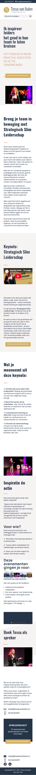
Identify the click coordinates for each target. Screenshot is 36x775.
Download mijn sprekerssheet (18, 75)
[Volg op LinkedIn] (10, 764)
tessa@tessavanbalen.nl (19, 709)
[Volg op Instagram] (5, 764)
